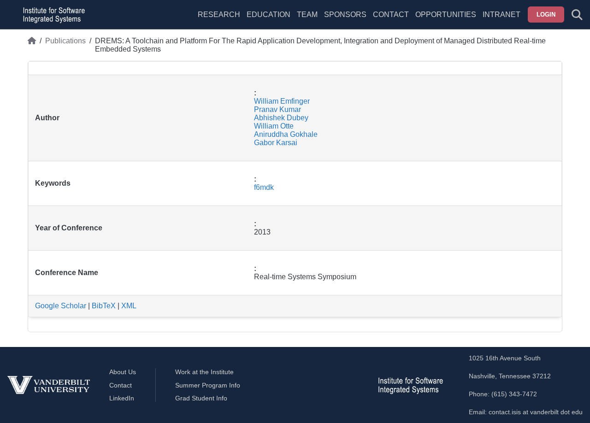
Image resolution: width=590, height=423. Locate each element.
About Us (122, 372)
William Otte (274, 126)
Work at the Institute (204, 372)
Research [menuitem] (219, 14)
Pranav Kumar (277, 109)
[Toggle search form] (577, 14)
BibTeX (104, 306)
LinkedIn (121, 398)
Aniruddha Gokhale (286, 134)
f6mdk (264, 187)
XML (128, 306)
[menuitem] (307, 20)
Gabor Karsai (275, 143)
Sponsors (345, 14)
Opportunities (445, 14)
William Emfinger (282, 101)
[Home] (32, 45)
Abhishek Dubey (281, 118)
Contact (391, 14)
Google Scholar (60, 306)
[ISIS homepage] (51, 15)
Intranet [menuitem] (501, 14)
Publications (65, 41)
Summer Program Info (207, 385)
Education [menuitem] (268, 14)
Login (546, 14)
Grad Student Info (201, 398)
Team (307, 14)
